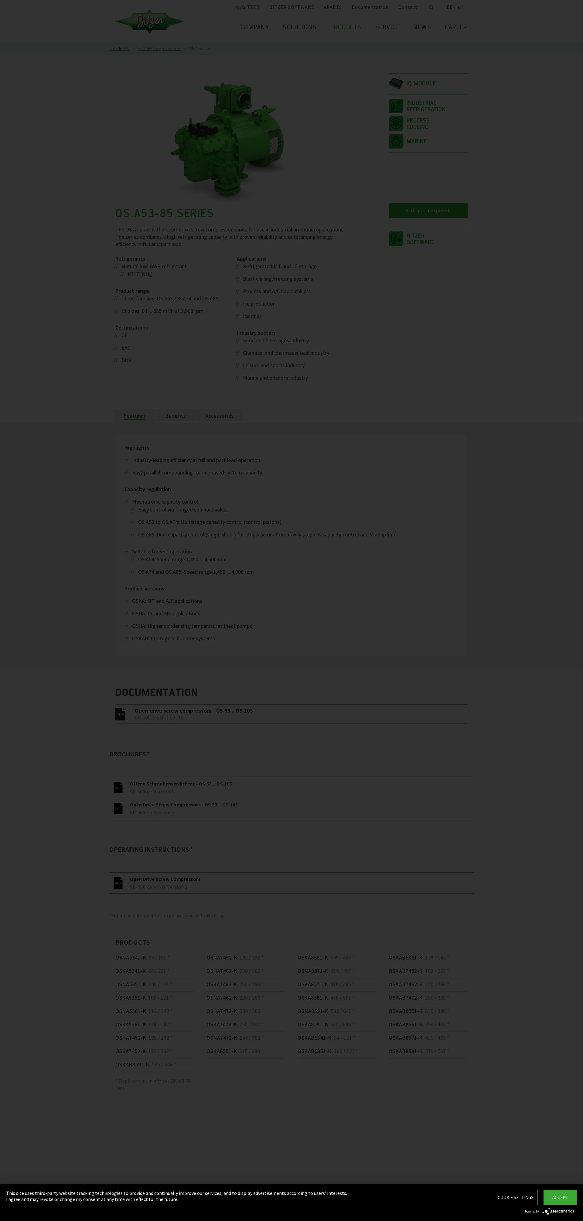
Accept (560, 1197)
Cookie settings (516, 1197)
